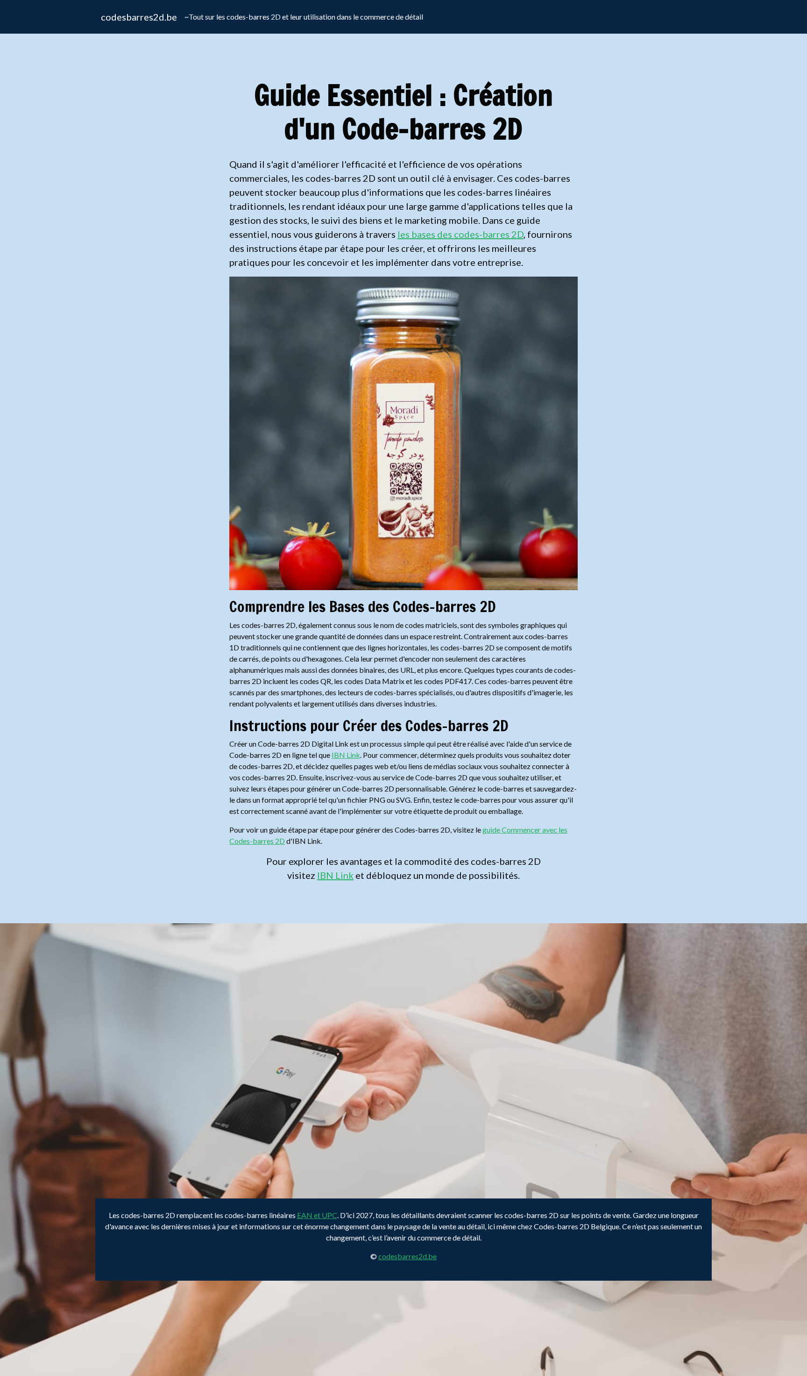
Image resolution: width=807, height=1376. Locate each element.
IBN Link (346, 754)
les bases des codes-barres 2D (460, 234)
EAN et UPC (317, 1215)
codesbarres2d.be (139, 16)
